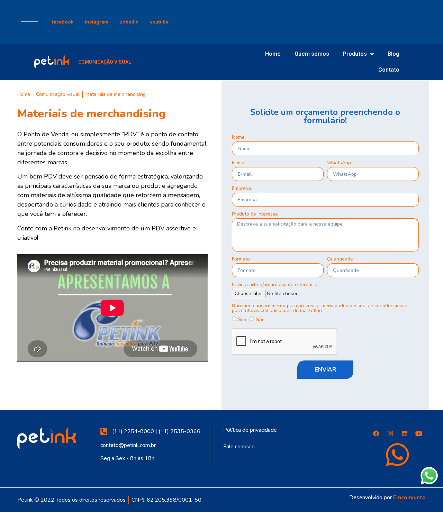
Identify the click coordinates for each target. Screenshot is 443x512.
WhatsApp (339, 163)
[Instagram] (390, 433)
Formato (241, 259)
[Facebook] (376, 433)
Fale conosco (239, 446)
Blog (393, 54)
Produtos (355, 54)
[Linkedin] (404, 433)
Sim (242, 319)
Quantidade (340, 259)
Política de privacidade (250, 430)
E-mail (239, 163)
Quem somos (312, 54)
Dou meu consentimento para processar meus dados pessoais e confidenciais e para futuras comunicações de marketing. (319, 308)
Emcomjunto (409, 497)
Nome (238, 137)
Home (273, 54)
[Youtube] (419, 433)
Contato (388, 69)
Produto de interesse (255, 214)
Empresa (241, 189)
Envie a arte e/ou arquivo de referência (274, 285)
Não (260, 319)
